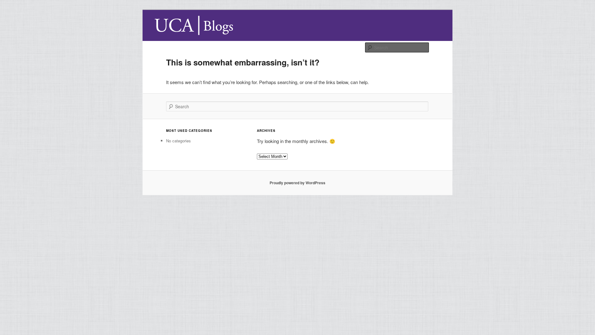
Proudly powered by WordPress (297, 182)
